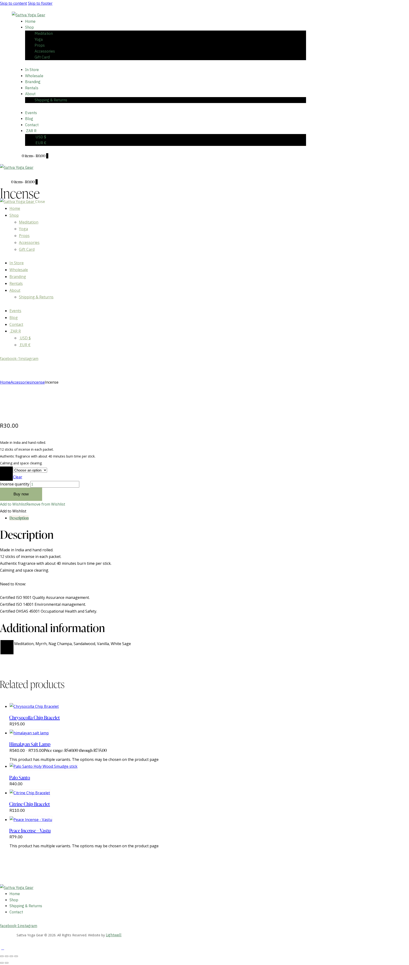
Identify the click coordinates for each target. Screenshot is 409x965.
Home (5, 382)
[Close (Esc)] (16, 956)
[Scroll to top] (2, 948)
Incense (6, 473)
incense (38, 382)
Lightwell (113, 935)
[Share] (11, 956)
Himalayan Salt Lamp (29, 744)
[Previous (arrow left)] (2, 963)
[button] (6, 174)
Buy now (21, 494)
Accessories (21, 382)
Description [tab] (19, 518)
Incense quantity (14, 484)
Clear (17, 477)
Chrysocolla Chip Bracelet (34, 717)
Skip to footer (40, 3)
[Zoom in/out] (2, 956)
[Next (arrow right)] (7, 963)
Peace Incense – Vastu (30, 830)
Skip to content (13, 3)
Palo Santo (19, 777)
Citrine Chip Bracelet (29, 804)
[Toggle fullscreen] (7, 956)
